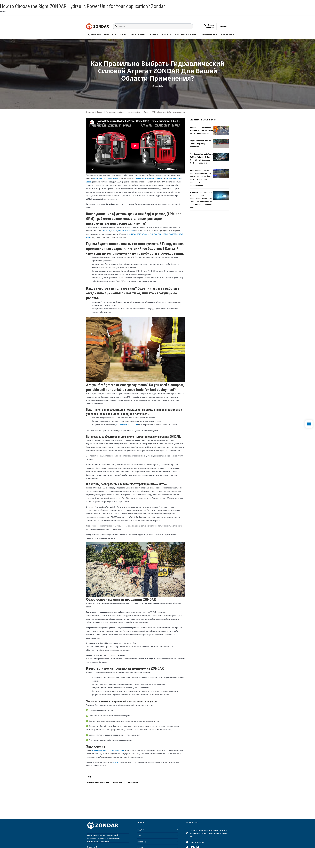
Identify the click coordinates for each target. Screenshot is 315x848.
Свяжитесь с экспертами (127, 425)
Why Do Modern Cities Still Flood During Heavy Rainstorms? (200, 144)
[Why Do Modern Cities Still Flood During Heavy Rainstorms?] (221, 143)
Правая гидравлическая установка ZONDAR (108, 750)
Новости (166, 34)
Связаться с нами (185, 34)
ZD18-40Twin (129, 231)
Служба (153, 34)
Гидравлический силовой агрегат (105, 178)
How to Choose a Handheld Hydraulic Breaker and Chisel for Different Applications (201, 130)
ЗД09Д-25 (106, 231)
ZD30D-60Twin (163, 234)
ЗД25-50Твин (142, 234)
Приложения (137, 34)
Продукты (110, 34)
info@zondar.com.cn (197, 842)
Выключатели (170, 178)
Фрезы (179, 178)
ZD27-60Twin (152, 234)
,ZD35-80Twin (173, 234)
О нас (123, 34)
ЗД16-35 (121, 231)
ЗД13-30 (114, 231)
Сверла (89, 182)
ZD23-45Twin (131, 234)
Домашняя (94, 34)
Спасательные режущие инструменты (148, 178)
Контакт (116, 762)
